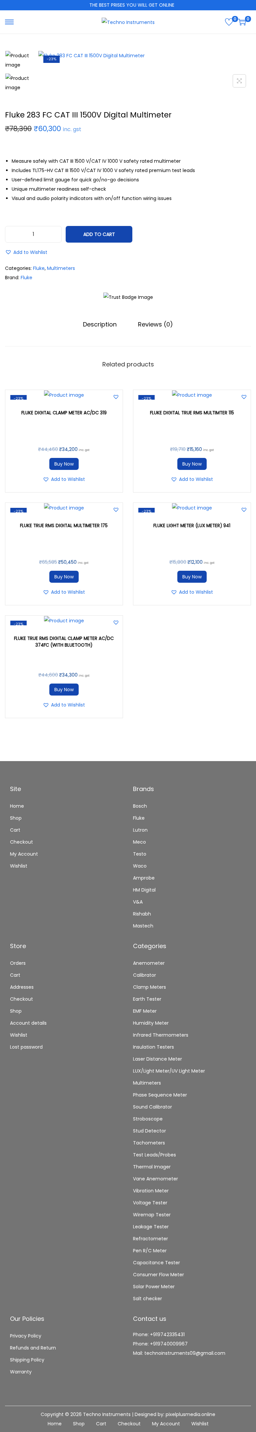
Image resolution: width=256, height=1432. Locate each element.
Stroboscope (148, 1119)
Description (100, 324)
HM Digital (144, 890)
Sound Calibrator (152, 1107)
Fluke (39, 268)
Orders (18, 963)
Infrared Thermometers (160, 1035)
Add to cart (99, 234)
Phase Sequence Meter (160, 1095)
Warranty (21, 1371)
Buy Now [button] (64, 464)
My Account (24, 854)
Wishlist (18, 866)
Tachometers (149, 1142)
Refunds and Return (33, 1347)
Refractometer (150, 1238)
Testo (139, 854)
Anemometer (149, 963)
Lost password (26, 1047)
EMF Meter (145, 1011)
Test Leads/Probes (154, 1154)
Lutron (140, 830)
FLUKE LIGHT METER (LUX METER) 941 (191, 525)
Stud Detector (149, 1130)
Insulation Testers (153, 1047)
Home (17, 806)
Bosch (140, 806)
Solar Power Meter (154, 1286)
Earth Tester (147, 999)
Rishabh (142, 914)
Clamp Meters (149, 987)
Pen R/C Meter (150, 1250)
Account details (28, 1023)
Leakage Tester (151, 1226)
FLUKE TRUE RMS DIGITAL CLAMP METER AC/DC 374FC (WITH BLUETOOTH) (64, 641)
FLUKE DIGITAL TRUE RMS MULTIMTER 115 (192, 413)
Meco (139, 842)
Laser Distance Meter (157, 1059)
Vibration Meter (151, 1190)
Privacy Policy (25, 1335)
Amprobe (144, 878)
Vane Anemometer (155, 1178)
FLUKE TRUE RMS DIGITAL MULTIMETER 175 (64, 525)
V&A (138, 902)
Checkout (21, 842)
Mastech (143, 925)
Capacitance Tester (156, 1262)
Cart (15, 830)
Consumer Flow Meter (158, 1274)
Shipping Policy (27, 1359)
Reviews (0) (155, 324)
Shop (16, 818)
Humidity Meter (151, 1023)
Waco (140, 866)
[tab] (100, 324)
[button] (26, 252)
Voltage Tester (150, 1202)
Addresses (22, 987)
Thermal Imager (152, 1166)
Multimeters (61, 268)
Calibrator (144, 975)
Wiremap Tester (152, 1214)
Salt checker (147, 1298)
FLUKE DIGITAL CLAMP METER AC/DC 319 (64, 413)
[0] (229, 22)
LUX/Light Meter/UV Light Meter (169, 1071)
